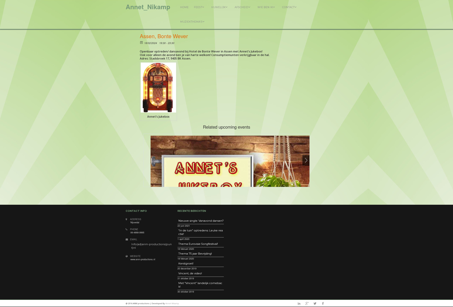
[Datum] (142, 42)
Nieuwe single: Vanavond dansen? (201, 220)
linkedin (299, 303)
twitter (315, 303)
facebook (322, 303)
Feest (198, 7)
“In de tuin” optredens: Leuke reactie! (200, 232)
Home (184, 7)
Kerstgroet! (185, 263)
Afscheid (241, 7)
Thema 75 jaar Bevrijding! (195, 253)
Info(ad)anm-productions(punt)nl (151, 246)
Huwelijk (218, 7)
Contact (288, 7)
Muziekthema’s (191, 21)
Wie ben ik (265, 7)
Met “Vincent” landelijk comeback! (200, 284)
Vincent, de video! (190, 273)
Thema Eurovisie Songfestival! (198, 244)
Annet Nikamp (172, 303)
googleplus (307, 303)
